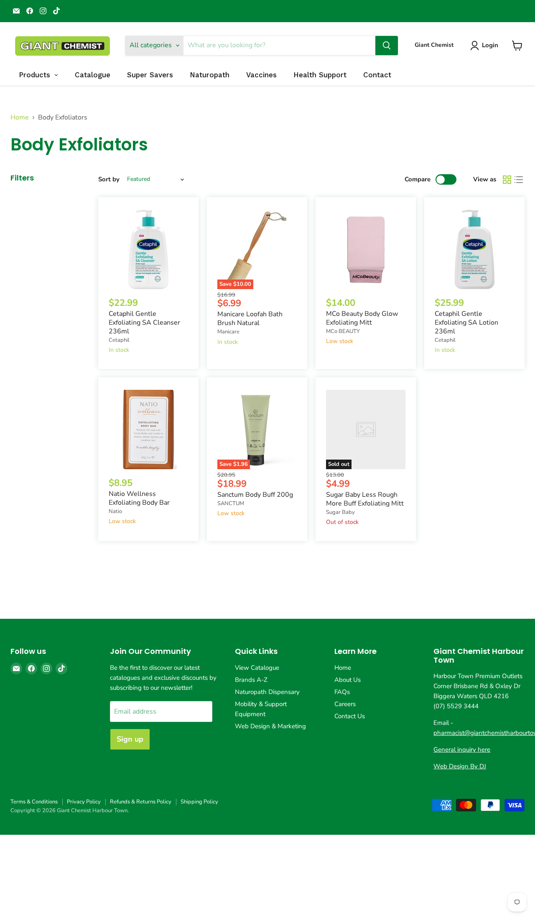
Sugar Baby (340, 512)
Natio (115, 511)
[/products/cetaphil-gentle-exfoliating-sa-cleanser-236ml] (148, 249)
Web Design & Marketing (270, 726)
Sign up (130, 739)
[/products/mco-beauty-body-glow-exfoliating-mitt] (365, 249)
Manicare (228, 331)
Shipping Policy (199, 802)
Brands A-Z (251, 680)
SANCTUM (230, 503)
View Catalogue (257, 667)
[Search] (386, 45)
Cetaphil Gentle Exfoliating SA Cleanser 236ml (144, 322)
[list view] (519, 180)
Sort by (109, 179)
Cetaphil (119, 340)
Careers (345, 704)
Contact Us (349, 716)
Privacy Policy (84, 802)
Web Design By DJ (459, 766)
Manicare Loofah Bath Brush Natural (250, 319)
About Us (347, 680)
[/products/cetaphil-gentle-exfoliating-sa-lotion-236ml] (474, 249)
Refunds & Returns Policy (140, 802)
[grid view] (507, 180)
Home (19, 117)
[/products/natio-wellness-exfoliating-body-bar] (148, 429)
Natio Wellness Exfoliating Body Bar (139, 498)
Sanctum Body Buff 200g (255, 494)
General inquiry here (461, 749)
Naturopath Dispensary (267, 692)
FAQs (342, 692)
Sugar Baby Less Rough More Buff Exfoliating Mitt (365, 499)
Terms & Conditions (34, 802)
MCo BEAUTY (343, 331)
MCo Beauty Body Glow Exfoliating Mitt (362, 318)
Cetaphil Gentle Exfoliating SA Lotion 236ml (466, 322)
